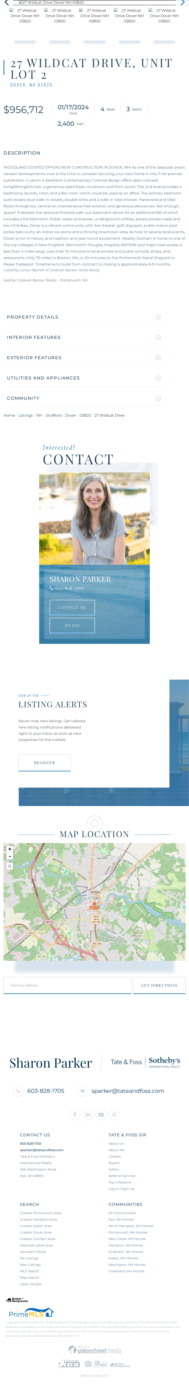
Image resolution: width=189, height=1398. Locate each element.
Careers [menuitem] (115, 1156)
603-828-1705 (69, 588)
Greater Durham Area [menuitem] (37, 1239)
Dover (70, 415)
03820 (85, 415)
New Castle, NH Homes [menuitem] (127, 1239)
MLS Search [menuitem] (29, 1271)
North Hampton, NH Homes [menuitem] (131, 1226)
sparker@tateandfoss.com (128, 1090)
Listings (25, 415)
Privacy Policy (95, 1375)
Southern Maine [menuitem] (33, 1252)
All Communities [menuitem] (122, 1213)
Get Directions (159, 985)
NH (39, 415)
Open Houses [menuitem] (30, 1284)
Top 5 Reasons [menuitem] (120, 1182)
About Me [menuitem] (116, 1150)
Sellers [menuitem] (114, 1169)
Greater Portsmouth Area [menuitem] (40, 1213)
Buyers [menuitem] (114, 1163)
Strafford (54, 415)
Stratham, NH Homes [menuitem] (126, 1252)
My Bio (72, 625)
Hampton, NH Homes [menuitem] (126, 1245)
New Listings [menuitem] (30, 1265)
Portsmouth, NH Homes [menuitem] (128, 1232)
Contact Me (72, 607)
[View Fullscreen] (9, 866)
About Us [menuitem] (116, 1143)
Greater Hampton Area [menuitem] (38, 1219)
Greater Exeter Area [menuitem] (36, 1226)
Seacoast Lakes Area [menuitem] (36, 1245)
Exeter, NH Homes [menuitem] (123, 1258)
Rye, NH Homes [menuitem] (121, 1219)
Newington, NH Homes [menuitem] (127, 1265)
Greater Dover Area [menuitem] (35, 1232)
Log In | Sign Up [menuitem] (121, 1189)
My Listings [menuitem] (29, 1258)
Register (44, 762)
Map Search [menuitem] (29, 1278)
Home (9, 415)
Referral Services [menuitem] (122, 1176)
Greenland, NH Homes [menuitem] (126, 1271)
